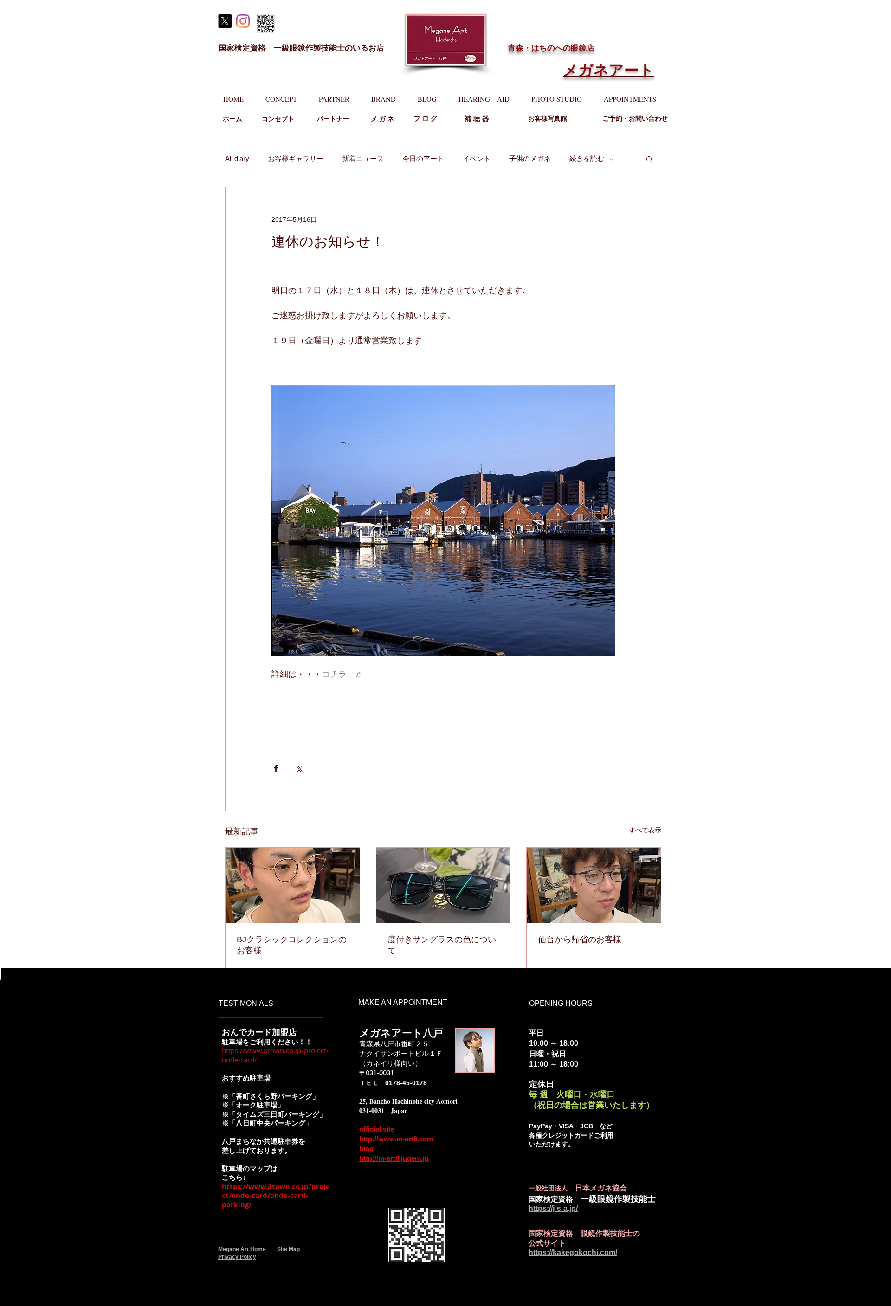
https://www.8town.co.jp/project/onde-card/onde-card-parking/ (276, 1195)
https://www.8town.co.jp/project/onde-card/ (275, 1055)
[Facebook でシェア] (275, 768)
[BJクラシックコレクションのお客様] (293, 885)
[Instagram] (243, 21)
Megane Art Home (242, 1249)
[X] (225, 21)
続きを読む (586, 158)
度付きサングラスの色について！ (441, 945)
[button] (649, 158)
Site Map (288, 1249)
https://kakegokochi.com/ (573, 1252)
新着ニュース (363, 158)
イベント (477, 158)
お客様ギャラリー (295, 158)
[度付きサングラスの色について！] (443, 885)
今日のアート (423, 158)
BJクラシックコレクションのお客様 (292, 945)
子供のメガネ (530, 158)
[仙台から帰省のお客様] (594, 885)
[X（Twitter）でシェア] (298, 768)
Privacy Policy (237, 1257)
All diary (237, 158)
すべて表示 (645, 830)
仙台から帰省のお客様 (579, 939)
